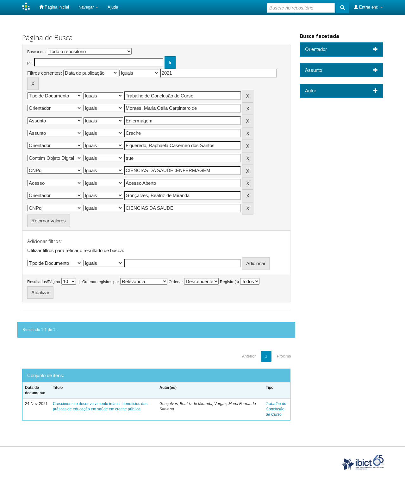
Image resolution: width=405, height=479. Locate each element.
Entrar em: (369, 7)
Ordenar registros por (100, 282)
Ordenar (176, 282)
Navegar (86, 7)
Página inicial (56, 7)
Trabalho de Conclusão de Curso (276, 409)
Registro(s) (229, 282)
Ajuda (113, 7)
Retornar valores (48, 220)
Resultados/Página (43, 282)
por (30, 62)
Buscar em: (37, 52)
